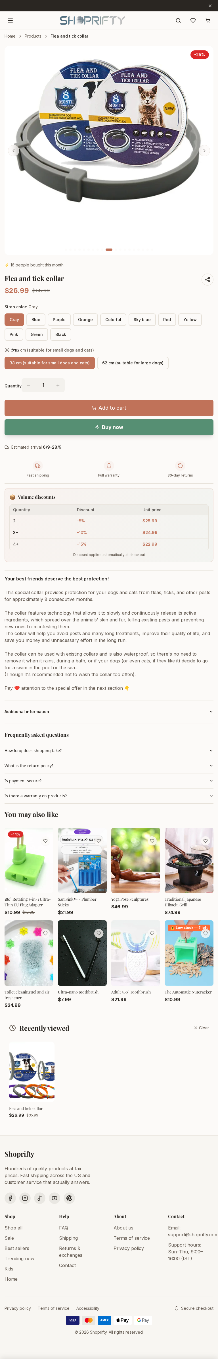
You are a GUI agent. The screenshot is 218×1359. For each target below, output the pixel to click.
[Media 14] (129, 250)
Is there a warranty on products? (36, 795)
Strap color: (21, 306)
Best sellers (17, 1248)
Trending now (19, 1258)
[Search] (178, 20)
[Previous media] (13, 150)
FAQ (63, 1228)
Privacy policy (129, 1248)
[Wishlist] (193, 20)
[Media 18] (147, 250)
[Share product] (207, 280)
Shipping (68, 1238)
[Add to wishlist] (45, 840)
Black (60, 334)
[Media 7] (93, 250)
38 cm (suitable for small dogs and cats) (50, 362)
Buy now (112, 427)
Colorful (113, 319)
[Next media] (204, 150)
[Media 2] (70, 250)
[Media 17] (143, 250)
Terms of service (132, 1238)
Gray (14, 319)
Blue (36, 319)
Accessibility (87, 1308)
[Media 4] (79, 250)
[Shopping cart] (207, 20)
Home (10, 36)
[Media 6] (88, 250)
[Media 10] (109, 250)
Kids (9, 1269)
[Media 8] (98, 250)
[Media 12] (120, 250)
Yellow (190, 319)
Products (33, 36)
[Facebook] (10, 1198)
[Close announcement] (210, 5)
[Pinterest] (69, 1198)
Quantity (13, 385)
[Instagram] (25, 1198)
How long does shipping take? (33, 750)
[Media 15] (134, 250)
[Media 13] (125, 250)
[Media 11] (116, 250)
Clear (204, 1027)
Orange (85, 319)
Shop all (13, 1228)
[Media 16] (138, 250)
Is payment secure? (23, 780)
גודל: (49, 350)
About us (123, 1228)
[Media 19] (152, 250)
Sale (9, 1238)
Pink (14, 334)
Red (167, 319)
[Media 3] (75, 250)
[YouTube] (54, 1198)
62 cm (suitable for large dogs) (133, 362)
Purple (59, 319)
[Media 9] (102, 250)
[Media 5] (84, 250)
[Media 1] (66, 250)
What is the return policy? (29, 765)
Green (37, 334)
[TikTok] (39, 1198)
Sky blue (142, 319)
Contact (67, 1265)
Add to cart (112, 408)
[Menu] (10, 20)
